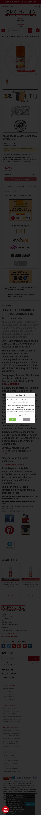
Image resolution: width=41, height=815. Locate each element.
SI (12, 419)
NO (26, 419)
